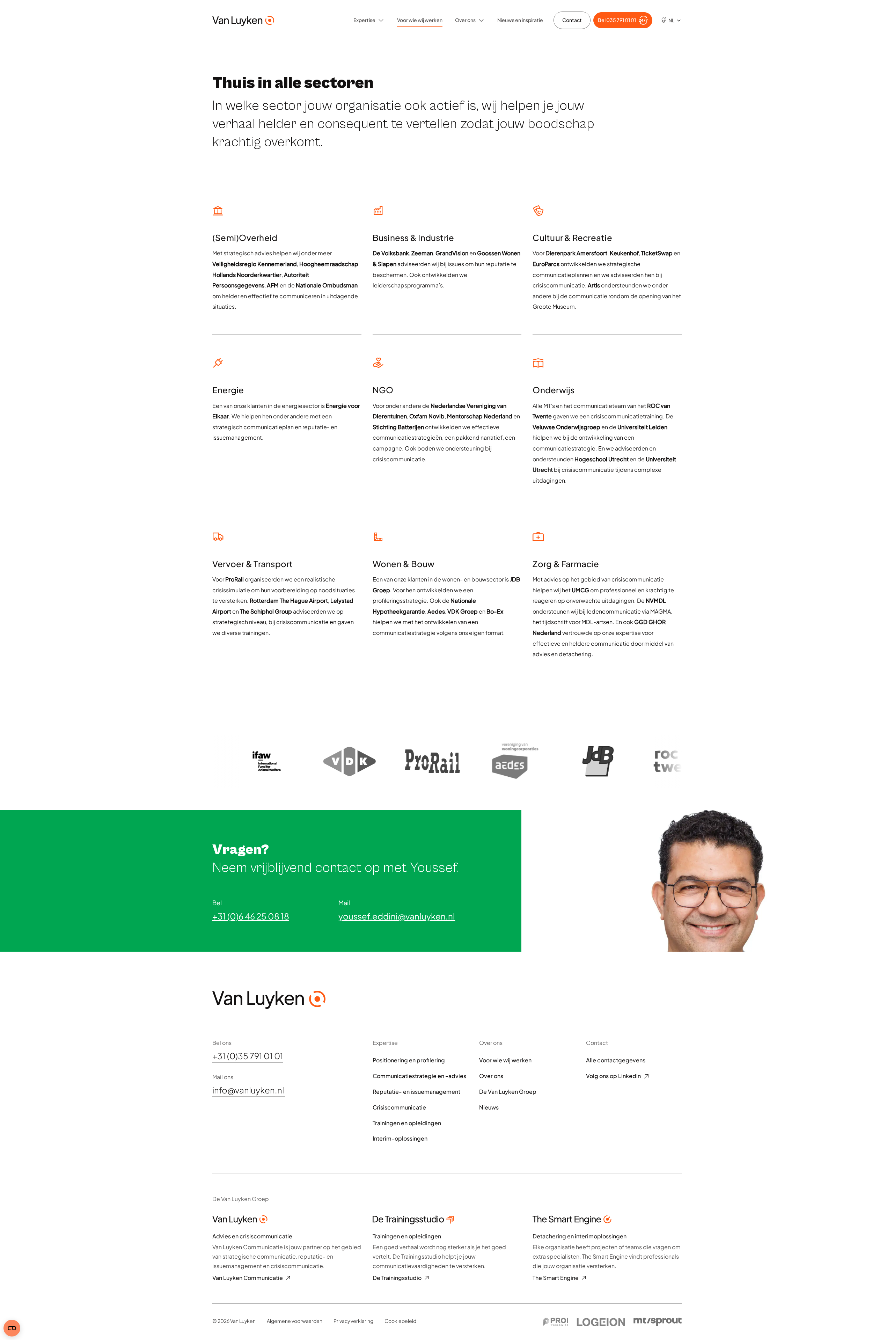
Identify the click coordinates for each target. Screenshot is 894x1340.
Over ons (465, 20)
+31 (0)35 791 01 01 (247, 1056)
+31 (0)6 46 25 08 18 (250, 916)
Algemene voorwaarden (294, 1321)
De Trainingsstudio (397, 1278)
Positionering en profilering (409, 1060)
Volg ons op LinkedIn (613, 1075)
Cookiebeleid (400, 1321)
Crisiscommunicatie (399, 1107)
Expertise (364, 20)
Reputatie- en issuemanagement (416, 1091)
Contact (572, 20)
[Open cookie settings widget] (11, 1328)
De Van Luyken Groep (507, 1091)
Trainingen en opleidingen (407, 1123)
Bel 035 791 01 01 (617, 20)
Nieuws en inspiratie (520, 20)
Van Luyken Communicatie (247, 1278)
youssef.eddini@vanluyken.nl (396, 916)
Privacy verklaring (353, 1321)
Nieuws (489, 1107)
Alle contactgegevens (615, 1060)
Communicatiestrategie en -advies (419, 1075)
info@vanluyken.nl (248, 1090)
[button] (668, 20)
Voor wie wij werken (419, 20)
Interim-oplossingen (400, 1138)
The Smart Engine (556, 1278)
